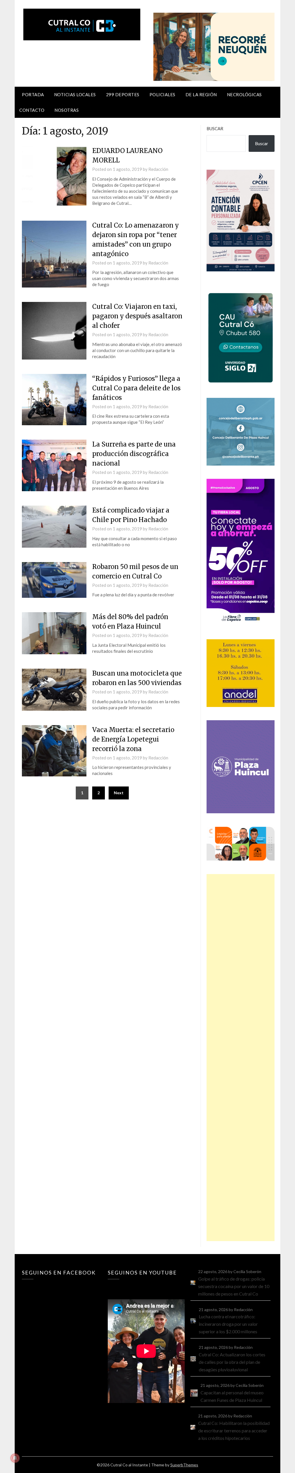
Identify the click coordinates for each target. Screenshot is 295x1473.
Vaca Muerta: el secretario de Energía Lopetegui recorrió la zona (133, 739)
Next (119, 792)
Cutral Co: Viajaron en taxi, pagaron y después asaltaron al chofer (137, 316)
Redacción (158, 169)
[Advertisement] (240, 1057)
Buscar (215, 128)
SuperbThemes (184, 1464)
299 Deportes (122, 94)
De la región (201, 94)
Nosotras (66, 110)
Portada (33, 94)
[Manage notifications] (15, 1458)
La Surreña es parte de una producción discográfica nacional (134, 453)
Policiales (162, 94)
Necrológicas (244, 94)
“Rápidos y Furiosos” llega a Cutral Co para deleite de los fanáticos (136, 388)
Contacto (31, 110)
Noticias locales (75, 94)
